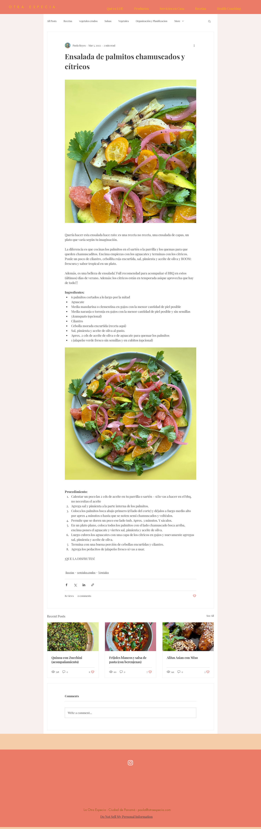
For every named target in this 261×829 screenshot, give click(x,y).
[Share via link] (92, 585)
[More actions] (194, 45)
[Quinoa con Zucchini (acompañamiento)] (73, 636)
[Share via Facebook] (66, 585)
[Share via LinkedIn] (84, 585)
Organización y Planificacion (151, 21)
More (177, 21)
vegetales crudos (88, 21)
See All (210, 615)
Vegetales (123, 21)
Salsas (108, 21)
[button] (209, 21)
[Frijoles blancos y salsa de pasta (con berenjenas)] (130, 636)
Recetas (68, 21)
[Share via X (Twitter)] (75, 585)
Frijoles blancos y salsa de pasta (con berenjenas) (127, 660)
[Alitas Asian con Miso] (188, 636)
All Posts (51, 21)
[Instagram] (130, 762)
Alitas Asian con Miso (182, 658)
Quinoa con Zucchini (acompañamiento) (66, 660)
